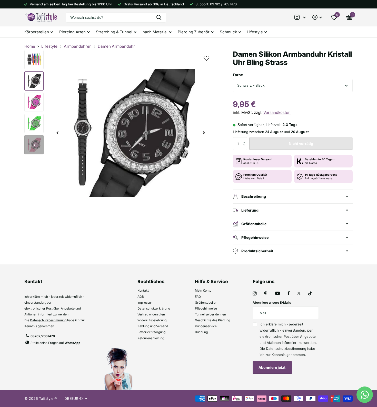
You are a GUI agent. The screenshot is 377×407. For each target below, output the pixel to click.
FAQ (198, 297)
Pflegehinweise (206, 308)
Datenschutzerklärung (153, 308)
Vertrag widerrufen (151, 314)
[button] (57, 133)
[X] (299, 293)
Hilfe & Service (211, 281)
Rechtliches (150, 281)
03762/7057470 (43, 336)
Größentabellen (206, 302)
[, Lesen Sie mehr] (300, 17)
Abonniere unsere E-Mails (272, 302)
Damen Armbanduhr (116, 46)
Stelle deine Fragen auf (56, 343)
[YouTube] (277, 293)
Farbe (238, 75)
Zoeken (159, 17)
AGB (140, 297)
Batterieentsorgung (151, 332)
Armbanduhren (78, 46)
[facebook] (288, 293)
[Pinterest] (265, 293)
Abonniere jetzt (272, 367)
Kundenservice (206, 326)
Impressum (145, 302)
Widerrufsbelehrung (151, 320)
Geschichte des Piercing (212, 320)
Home (29, 46)
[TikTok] (310, 293)
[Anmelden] (317, 17)
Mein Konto (203, 290)
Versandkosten (277, 112)
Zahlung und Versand (152, 326)
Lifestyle (49, 46)
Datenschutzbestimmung (48, 320)
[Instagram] (254, 293)
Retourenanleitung (150, 338)
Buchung (201, 332)
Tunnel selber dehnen (210, 314)
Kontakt (143, 290)
